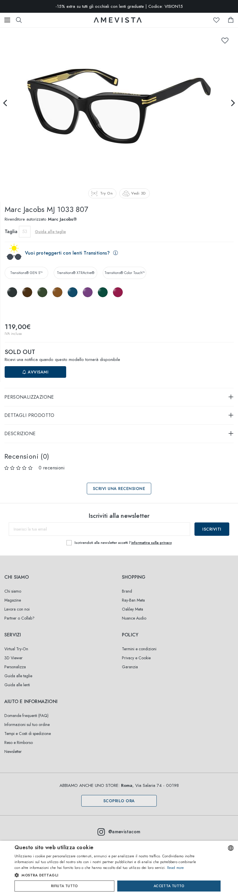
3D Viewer (13, 658)
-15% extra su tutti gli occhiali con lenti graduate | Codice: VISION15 (119, 6)
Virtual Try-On (16, 649)
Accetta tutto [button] (169, 886)
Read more (175, 867)
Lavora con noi (17, 609)
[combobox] (231, 848)
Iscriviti (211, 529)
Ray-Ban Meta (133, 600)
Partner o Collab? (19, 618)
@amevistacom (124, 831)
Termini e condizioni (139, 649)
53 (24, 231)
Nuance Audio (134, 618)
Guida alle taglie (18, 676)
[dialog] (119, 868)
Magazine (12, 600)
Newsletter (13, 751)
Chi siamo (12, 591)
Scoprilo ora (119, 801)
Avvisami (38, 372)
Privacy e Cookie (136, 658)
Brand (127, 591)
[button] (107, 875)
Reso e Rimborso (18, 742)
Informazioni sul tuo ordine (27, 724)
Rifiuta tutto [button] (64, 886)
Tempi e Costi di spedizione (27, 733)
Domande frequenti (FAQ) (26, 715)
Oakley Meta (132, 609)
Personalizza (15, 667)
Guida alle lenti (17, 685)
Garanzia (130, 667)
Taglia (11, 231)
